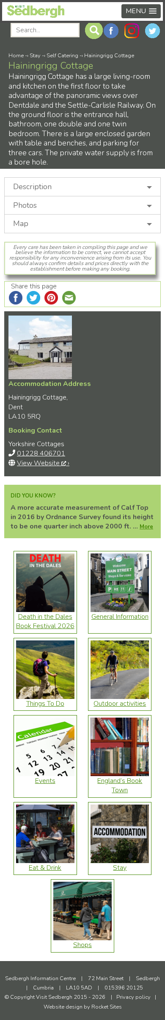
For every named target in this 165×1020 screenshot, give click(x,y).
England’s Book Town (119, 785)
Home (16, 55)
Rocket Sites (106, 1007)
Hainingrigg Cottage (109, 55)
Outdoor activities (120, 703)
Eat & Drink (45, 867)
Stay (35, 55)
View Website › (43, 463)
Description (32, 187)
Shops (82, 945)
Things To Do (45, 703)
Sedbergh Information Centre (41, 978)
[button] (141, 11)
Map (20, 223)
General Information (119, 616)
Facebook (111, 30)
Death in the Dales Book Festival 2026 (45, 621)
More (146, 527)
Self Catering (62, 55)
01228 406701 (41, 453)
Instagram (131, 30)
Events (45, 780)
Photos (25, 205)
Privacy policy (133, 997)
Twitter (152, 30)
